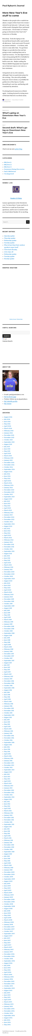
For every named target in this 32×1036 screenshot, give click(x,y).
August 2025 (8, 444)
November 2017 (9, 656)
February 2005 (9, 1004)
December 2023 (9, 490)
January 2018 (8, 651)
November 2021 (9, 547)
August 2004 (8, 1018)
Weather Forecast (13, 319)
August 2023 (8, 499)
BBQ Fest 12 (8, 164)
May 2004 (7, 1024)
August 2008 (8, 908)
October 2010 (8, 849)
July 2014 (7, 747)
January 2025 (8, 460)
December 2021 (9, 544)
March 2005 (8, 1002)
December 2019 (9, 599)
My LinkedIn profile (10, 401)
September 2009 (9, 879)
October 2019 (8, 603)
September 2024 (9, 469)
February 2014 (8, 758)
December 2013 (9, 763)
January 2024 (8, 487)
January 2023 (8, 515)
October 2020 (8, 576)
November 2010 (9, 847)
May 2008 (7, 915)
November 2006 (9, 956)
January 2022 (8, 542)
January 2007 (8, 952)
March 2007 (8, 947)
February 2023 (8, 512)
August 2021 (8, 553)
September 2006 (9, 961)
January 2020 (8, 597)
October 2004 (8, 1013)
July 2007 (7, 938)
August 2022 (8, 526)
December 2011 (9, 817)
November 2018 (9, 628)
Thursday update (9, 238)
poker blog (18, 149)
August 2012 (8, 799)
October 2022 (8, 522)
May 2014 (7, 751)
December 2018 (9, 626)
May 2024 (7, 478)
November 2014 (9, 738)
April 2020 (7, 590)
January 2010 (8, 870)
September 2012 (9, 797)
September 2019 (9, 606)
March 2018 (8, 647)
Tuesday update (9, 243)
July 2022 (7, 528)
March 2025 (8, 456)
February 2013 (8, 785)
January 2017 (8, 679)
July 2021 (7, 556)
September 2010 (9, 851)
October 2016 (8, 685)
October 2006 (8, 958)
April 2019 (7, 617)
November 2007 (9, 929)
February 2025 (8, 458)
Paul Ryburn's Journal (13, 6)
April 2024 (7, 481)
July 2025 (7, 446)
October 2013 (8, 767)
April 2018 (7, 644)
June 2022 (7, 531)
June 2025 (7, 449)
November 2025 (9, 437)
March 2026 (8, 428)
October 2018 (8, 631)
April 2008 (7, 917)
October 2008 (8, 904)
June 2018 (7, 640)
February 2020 (9, 594)
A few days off (8, 252)
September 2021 (9, 551)
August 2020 (8, 581)
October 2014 (8, 740)
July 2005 (7, 993)
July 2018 (7, 638)
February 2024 (8, 485)
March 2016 (8, 701)
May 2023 (7, 506)
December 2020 (9, 572)
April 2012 (7, 808)
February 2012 (8, 813)
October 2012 (8, 795)
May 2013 (7, 779)
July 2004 (7, 1020)
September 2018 (9, 633)
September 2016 (9, 688)
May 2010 (7, 861)
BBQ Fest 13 (8, 167)
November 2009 (9, 874)
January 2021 (8, 569)
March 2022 (8, 537)
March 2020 (8, 592)
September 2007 (9, 933)
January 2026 (8, 433)
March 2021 (8, 565)
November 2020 (9, 574)
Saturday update (9, 236)
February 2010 (8, 867)
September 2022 (9, 524)
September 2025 (9, 442)
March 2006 (8, 974)
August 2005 (8, 990)
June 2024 (7, 476)
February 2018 (8, 649)
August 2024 (8, 471)
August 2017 (8, 663)
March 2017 (8, 674)
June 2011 (7, 831)
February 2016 (8, 704)
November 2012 (9, 792)
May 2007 (7, 943)
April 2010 (7, 863)
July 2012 (7, 801)
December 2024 (9, 462)
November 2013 (9, 765)
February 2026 (8, 430)
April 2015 (7, 726)
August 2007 (8, 936)
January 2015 (8, 733)
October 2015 (8, 713)
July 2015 (7, 719)
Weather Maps (19, 319)
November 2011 (9, 820)
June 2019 (7, 613)
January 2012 (8, 815)
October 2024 (8, 467)
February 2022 (8, 540)
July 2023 (7, 501)
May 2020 (7, 588)
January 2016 (8, 706)
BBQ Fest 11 (7, 162)
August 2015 (8, 717)
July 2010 (7, 856)
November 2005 (9, 983)
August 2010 (8, 854)
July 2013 (7, 774)
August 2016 (8, 690)
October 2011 (8, 822)
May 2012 (7, 806)
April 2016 (7, 699)
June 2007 (7, 940)
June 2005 (7, 995)
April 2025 (7, 453)
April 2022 (7, 535)
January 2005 (8, 1006)
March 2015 (8, 729)
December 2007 (9, 927)
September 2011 (9, 824)
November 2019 (9, 601)
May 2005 (7, 997)
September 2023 (9, 496)
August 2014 (8, 745)
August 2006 (8, 963)
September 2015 (9, 715)
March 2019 (8, 619)
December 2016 (9, 681)
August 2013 (8, 772)
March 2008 (8, 920)
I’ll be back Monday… (11, 249)
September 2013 (9, 770)
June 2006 (7, 968)
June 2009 (7, 886)
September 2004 (9, 1015)
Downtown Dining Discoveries (14, 169)
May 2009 (7, 888)
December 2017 (9, 653)
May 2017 (7, 669)
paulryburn (8, 99)
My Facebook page (10, 397)
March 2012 (8, 811)
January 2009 (8, 897)
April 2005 (7, 999)
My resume (7, 403)
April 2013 (7, 781)
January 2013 (8, 788)
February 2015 (8, 731)
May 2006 (7, 970)
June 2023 (7, 503)
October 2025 (8, 440)
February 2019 (8, 622)
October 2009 (8, 877)
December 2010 (9, 845)
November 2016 (9, 683)
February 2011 (8, 840)
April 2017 (7, 672)
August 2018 (8, 635)
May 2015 (7, 724)
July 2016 (7, 692)
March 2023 (8, 510)
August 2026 (8, 417)
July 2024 (7, 474)
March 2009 (8, 892)
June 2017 (7, 667)
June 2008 (7, 913)
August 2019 (8, 608)
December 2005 (9, 981)
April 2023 (7, 508)
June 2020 (7, 585)
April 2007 (7, 945)
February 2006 (9, 977)
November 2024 (9, 465)
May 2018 (7, 642)
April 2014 (7, 754)
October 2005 (8, 986)
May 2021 (7, 560)
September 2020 (9, 578)
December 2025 (9, 435)
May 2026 (7, 424)
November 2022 (9, 519)
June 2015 (7, 722)
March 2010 (8, 865)
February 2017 (8, 676)
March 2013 (8, 783)
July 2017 (7, 665)
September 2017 (9, 660)
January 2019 (8, 624)
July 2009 (7, 883)
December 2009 (9, 872)
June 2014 (7, 749)
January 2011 (8, 842)
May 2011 (7, 833)
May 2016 (7, 697)
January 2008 (8, 924)
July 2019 (7, 610)
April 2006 (7, 972)
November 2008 (9, 902)
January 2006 (8, 979)
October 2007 (8, 931)
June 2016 (7, 694)
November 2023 (9, 492)
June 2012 (7, 804)
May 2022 (7, 533)
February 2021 (8, 567)
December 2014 (9, 735)
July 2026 (7, 419)
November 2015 (9, 710)
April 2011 (7, 836)
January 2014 (8, 760)
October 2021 (8, 549)
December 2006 (9, 954)
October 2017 (8, 658)
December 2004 (9, 1009)
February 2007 (9, 949)
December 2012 (9, 790)
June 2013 (7, 776)
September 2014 (9, 742)
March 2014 (8, 756)
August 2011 (8, 826)
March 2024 (8, 483)
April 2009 (7, 890)
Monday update (9, 259)
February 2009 (9, 895)
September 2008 (9, 906)
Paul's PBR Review (10, 171)
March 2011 (7, 838)
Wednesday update (10, 240)
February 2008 (9, 922)
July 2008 (7, 911)
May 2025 (7, 451)
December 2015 (9, 708)
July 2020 (7, 583)
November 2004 (9, 1011)
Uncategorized (6, 101)
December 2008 (9, 899)
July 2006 (7, 965)
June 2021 (7, 558)
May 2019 (7, 615)
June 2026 (7, 421)
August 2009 (8, 881)
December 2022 (9, 517)
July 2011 (7, 829)
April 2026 (7, 426)
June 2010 (7, 858)
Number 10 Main (16, 198)
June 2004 (7, 1022)
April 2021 (7, 562)
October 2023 (8, 494)
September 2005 (9, 988)
